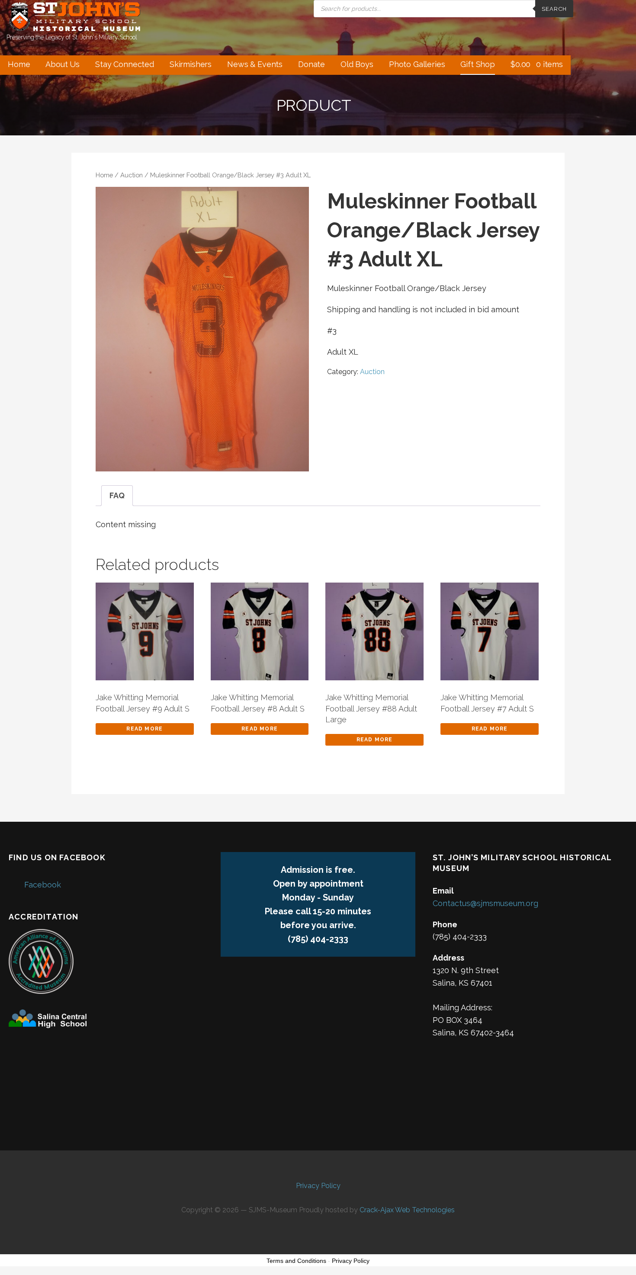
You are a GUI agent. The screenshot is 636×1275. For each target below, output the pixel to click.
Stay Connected (124, 64)
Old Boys (356, 64)
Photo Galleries (417, 64)
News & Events (255, 64)
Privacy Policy (318, 1186)
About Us (62, 64)
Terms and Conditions (296, 1260)
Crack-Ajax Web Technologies (407, 1210)
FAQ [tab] (117, 495)
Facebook (42, 884)
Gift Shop (477, 64)
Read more (144, 729)
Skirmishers (191, 64)
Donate (311, 64)
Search (554, 9)
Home (19, 64)
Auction (131, 175)
